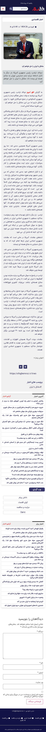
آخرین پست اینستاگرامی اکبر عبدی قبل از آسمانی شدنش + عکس (22, 443)
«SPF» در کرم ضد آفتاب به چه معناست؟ (30, 438)
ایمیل (40, 673)
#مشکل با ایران (35, 387)
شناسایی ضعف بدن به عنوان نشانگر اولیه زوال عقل (27, 467)
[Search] (11, 9)
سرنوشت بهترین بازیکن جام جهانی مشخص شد (28, 411)
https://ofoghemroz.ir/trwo (23, 373)
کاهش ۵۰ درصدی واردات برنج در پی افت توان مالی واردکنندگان (22, 582)
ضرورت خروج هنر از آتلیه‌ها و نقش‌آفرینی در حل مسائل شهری (23, 407)
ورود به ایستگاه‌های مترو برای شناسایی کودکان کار (27, 471)
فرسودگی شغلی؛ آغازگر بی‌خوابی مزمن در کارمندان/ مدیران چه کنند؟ (22, 429)
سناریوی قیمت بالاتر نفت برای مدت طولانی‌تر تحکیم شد (25, 593)
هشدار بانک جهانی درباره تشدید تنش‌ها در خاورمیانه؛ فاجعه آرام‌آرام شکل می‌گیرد (22, 576)
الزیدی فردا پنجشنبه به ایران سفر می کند (30, 601)
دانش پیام (23, 497)
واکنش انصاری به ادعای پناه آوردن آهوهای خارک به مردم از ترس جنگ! (22, 402)
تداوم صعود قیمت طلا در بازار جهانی (31, 585)
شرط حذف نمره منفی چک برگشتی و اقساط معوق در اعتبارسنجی (22, 536)
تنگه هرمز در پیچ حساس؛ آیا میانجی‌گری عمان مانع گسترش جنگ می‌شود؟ (22, 422)
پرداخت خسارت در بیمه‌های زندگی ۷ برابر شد (28, 463)
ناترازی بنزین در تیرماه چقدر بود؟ (32, 589)
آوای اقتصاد (23, 502)
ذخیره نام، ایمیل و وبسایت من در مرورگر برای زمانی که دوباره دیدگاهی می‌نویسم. (23, 695)
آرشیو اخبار (7, 396)
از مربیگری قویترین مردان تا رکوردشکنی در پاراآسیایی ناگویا (24, 478)
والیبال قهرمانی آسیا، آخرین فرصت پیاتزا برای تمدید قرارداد (24, 528)
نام (41, 663)
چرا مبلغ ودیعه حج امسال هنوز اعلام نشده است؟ (27, 475)
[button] (25, 367)
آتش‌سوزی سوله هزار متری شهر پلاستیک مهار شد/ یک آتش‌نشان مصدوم (22, 416)
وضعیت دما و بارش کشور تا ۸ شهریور (31, 597)
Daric (23, 512)
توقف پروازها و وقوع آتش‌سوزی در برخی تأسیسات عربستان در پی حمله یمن (22, 453)
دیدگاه (40, 631)
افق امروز (30, 92)
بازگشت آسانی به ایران (36, 448)
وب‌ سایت (39, 682)
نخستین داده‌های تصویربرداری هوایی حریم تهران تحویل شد (24, 605)
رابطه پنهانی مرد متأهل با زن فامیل (32, 434)
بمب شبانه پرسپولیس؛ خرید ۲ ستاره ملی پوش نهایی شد (25, 483)
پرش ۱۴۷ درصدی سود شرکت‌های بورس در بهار (28, 459)
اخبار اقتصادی (37, 19)
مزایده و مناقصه (23, 507)
